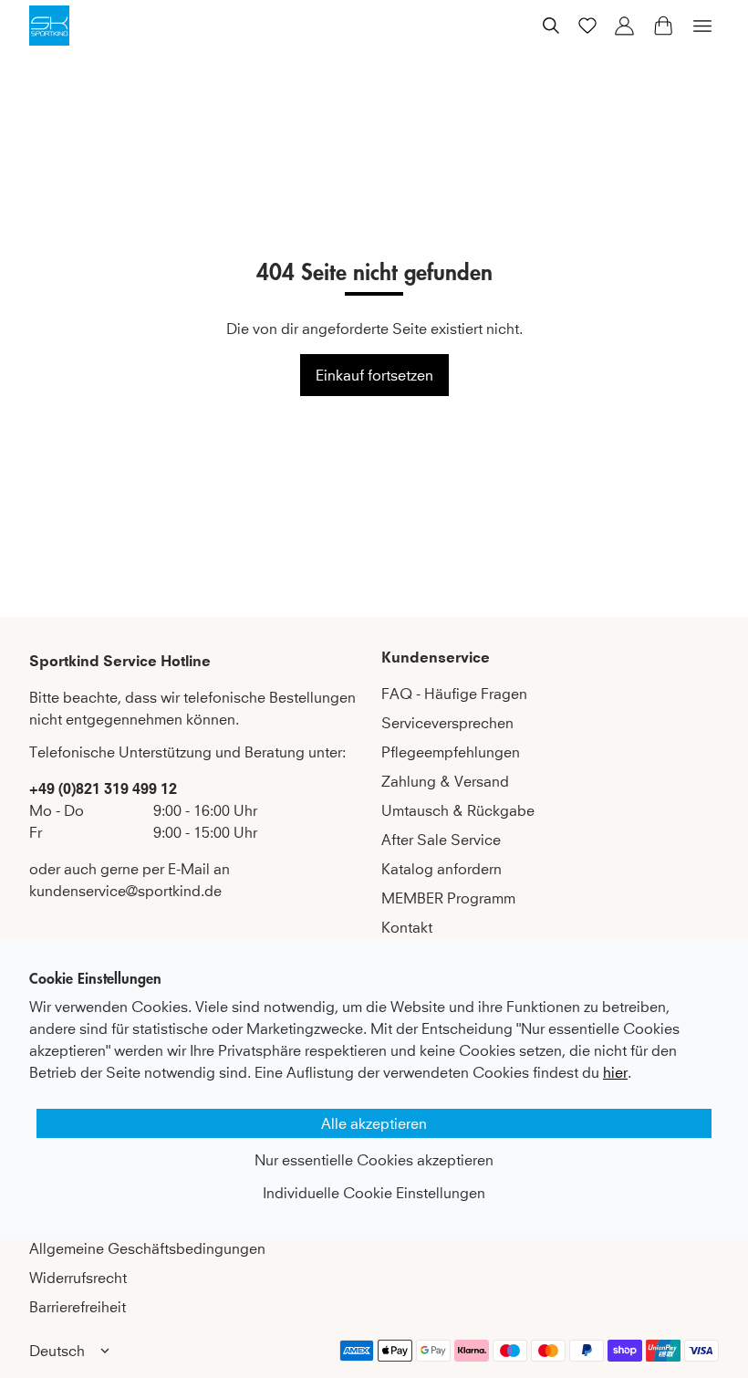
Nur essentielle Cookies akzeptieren (374, 1160)
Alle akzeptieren (374, 1123)
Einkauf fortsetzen (374, 375)
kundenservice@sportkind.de (125, 891)
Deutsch (57, 1350)
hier (615, 1072)
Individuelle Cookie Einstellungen (374, 1193)
